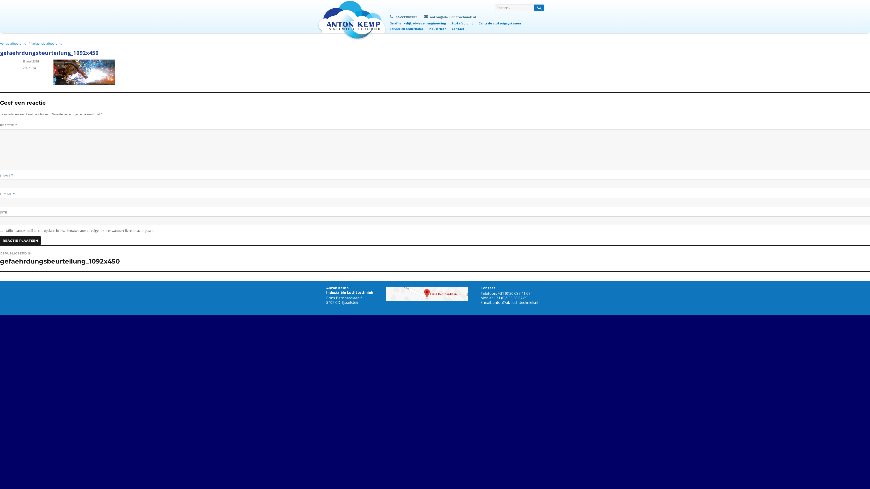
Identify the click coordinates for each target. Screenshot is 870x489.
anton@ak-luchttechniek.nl (453, 17)
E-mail (7, 194)
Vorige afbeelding (13, 43)
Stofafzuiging (462, 23)
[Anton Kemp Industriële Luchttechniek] (352, 20)
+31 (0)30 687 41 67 (514, 293)
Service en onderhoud (406, 29)
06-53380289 (406, 17)
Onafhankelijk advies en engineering (418, 23)
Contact (458, 29)
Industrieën (437, 29)
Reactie (8, 125)
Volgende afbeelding (47, 43)
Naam (6, 175)
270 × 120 (29, 68)
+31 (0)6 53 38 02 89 (510, 297)
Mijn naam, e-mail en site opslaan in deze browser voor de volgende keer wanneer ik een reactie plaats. (80, 231)
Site (3, 212)
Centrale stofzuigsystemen (500, 23)
